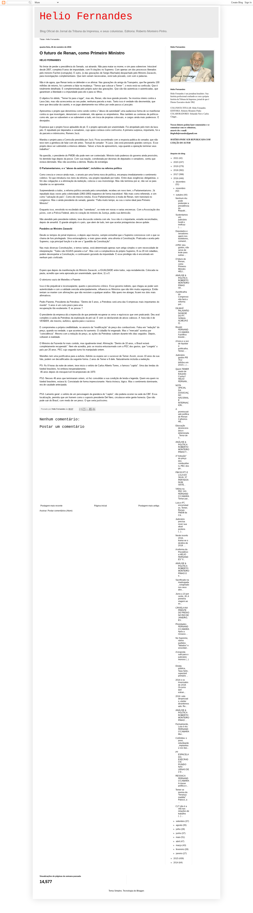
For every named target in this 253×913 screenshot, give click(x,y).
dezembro (180, 182)
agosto (179, 825)
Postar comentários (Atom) (60, 511)
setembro (180, 821)
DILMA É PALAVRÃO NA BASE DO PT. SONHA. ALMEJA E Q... (182, 315)
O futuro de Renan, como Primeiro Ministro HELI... (181, 265)
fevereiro (180, 849)
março (179, 845)
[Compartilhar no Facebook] (90, 409)
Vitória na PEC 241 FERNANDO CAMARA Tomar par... (182, 494)
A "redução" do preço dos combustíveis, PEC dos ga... (182, 462)
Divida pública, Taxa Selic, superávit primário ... (182, 671)
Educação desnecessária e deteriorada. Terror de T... (182, 431)
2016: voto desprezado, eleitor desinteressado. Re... (182, 701)
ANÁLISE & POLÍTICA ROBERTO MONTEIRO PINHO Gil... (182, 281)
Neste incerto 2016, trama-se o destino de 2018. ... (182, 540)
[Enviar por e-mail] (80, 409)
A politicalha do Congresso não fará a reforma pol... (182, 298)
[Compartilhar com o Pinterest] (94, 409)
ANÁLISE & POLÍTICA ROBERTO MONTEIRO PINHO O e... (182, 569)
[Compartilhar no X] (87, 409)
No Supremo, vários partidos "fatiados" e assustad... (182, 643)
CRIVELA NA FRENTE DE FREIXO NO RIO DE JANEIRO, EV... (182, 614)
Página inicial (100, 506)
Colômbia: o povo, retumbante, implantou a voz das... (182, 743)
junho (179, 833)
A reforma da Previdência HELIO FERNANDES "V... (182, 554)
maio (178, 837)
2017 (176, 174)
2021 (176, 158)
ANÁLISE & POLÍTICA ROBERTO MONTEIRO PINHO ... (182, 715)
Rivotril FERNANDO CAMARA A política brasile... (182, 332)
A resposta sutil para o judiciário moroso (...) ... (182, 657)
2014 (176, 862)
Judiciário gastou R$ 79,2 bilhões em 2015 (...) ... (182, 360)
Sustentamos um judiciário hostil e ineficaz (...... (182, 221)
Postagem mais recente (51, 506)
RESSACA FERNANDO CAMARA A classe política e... (182, 781)
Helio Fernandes (86, 16)
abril (178, 841)
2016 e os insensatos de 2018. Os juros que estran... (182, 686)
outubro (180, 195)
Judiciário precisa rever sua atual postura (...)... (181, 525)
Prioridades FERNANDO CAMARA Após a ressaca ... (182, 629)
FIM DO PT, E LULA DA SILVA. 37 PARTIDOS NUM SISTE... (182, 478)
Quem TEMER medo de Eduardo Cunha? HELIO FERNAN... (182, 375)
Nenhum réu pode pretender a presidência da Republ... (182, 204)
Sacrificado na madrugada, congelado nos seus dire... (182, 585)
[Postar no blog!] (84, 409)
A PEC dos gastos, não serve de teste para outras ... (182, 250)
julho (178, 829)
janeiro (179, 853)
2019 (176, 166)
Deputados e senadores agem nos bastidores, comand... (182, 236)
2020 (176, 162)
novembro (180, 188)
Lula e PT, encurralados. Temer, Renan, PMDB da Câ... (182, 509)
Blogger (140, 891)
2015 (176, 858)
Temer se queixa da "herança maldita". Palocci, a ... (181, 796)
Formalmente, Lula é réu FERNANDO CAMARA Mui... (182, 729)
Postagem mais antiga (148, 506)
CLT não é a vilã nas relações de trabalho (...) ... (182, 811)
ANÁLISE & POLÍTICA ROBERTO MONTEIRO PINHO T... (182, 447)
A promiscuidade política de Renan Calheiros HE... (182, 415)
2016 (176, 178)
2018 (176, 170)
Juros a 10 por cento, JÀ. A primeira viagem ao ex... (182, 599)
